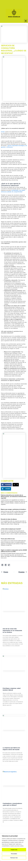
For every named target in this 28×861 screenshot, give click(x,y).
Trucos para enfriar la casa (8, 538)
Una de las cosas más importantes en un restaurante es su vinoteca (12, 630)
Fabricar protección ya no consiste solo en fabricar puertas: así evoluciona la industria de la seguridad (13, 496)
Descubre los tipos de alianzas (9, 519)
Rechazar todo (14, 857)
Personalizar (14, 853)
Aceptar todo (14, 849)
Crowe (3, 131)
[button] (25, 20)
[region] (14, 847)
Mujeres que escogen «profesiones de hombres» (13, 509)
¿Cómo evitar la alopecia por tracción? (11, 529)
